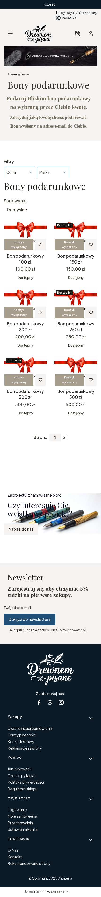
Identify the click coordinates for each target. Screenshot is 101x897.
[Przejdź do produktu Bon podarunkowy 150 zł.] (75, 236)
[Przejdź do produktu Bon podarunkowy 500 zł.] (75, 371)
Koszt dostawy (21, 741)
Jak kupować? (20, 768)
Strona (40, 437)
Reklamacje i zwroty (25, 748)
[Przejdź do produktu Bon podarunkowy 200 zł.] (25, 304)
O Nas (13, 850)
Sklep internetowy (45, 891)
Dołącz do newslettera (29, 619)
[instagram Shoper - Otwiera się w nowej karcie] (61, 702)
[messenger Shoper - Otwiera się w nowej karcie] (50, 702)
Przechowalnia (20, 822)
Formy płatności (22, 734)
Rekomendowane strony (29, 863)
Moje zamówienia (22, 816)
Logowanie (17, 809)
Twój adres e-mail (17, 607)
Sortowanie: (16, 200)
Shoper (63, 878)
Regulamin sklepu (23, 788)
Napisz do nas (21, 529)
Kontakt (15, 856)
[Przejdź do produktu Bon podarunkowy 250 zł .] (75, 304)
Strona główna (18, 74)
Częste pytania (21, 775)
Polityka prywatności (26, 782)
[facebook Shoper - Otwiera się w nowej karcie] (39, 702)
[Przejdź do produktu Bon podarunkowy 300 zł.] (25, 371)
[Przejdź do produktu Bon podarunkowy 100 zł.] (25, 236)
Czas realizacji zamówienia (30, 728)
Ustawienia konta (23, 829)
